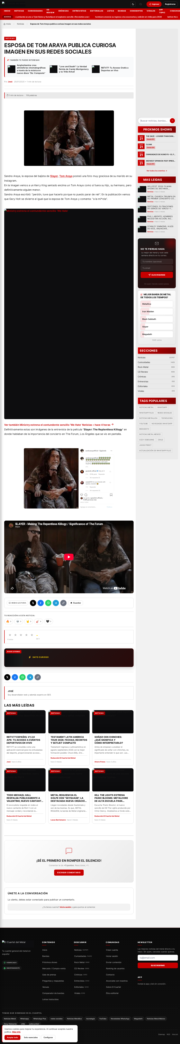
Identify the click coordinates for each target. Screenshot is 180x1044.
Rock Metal (81, 962)
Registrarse (170, 4)
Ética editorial (112, 993)
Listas (110, 11)
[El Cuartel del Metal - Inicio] (13, 4)
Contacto (110, 974)
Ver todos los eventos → (157, 171)
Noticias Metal (146, 407)
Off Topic (162, 11)
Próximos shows (49, 962)
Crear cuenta (112, 950)
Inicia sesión (65, 907)
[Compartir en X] (33, 603)
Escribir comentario (69, 872)
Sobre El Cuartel (113, 987)
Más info (16, 1032)
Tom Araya (65, 176)
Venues (45, 987)
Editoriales (96, 11)
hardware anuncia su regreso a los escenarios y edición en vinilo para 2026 (118, 17)
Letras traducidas (50, 999)
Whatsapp (162, 407)
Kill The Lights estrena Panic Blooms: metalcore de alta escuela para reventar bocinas (111, 798)
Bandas (122, 11)
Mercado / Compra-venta (54, 968)
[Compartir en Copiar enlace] (63, 603)
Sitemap (161, 1034)
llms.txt (175, 1034)
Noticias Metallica (148, 418)
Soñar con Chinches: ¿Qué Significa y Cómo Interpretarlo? (108, 740)
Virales (151, 11)
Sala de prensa (49, 974)
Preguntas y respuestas (53, 981)
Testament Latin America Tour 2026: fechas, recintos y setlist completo (69, 740)
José (10, 82)
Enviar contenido (113, 962)
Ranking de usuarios (115, 968)
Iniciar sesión (112, 956)
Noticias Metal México (150, 434)
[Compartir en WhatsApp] (48, 603)
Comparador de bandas (53, 993)
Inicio (7, 11)
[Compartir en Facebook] (41, 603)
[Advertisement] (157, 74)
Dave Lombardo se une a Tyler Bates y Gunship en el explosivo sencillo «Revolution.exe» (40, 17)
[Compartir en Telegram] (56, 603)
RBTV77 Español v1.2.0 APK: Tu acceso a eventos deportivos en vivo (23, 740)
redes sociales (165, 413)
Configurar (48, 1037)
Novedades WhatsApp (162, 424)
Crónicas (63, 11)
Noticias (19, 11)
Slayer (54, 176)
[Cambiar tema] (133, 4)
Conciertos (136, 11)
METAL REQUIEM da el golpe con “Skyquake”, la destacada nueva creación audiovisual (68, 798)
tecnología (167, 418)
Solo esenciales (31, 1037)
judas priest (145, 445)
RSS (168, 1034)
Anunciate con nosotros (117, 981)
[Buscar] (140, 4)
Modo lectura (19, 603)
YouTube (143, 424)
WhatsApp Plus (146, 413)
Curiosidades (35, 11)
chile (160, 440)
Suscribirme (158, 275)
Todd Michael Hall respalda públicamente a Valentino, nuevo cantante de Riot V (25, 798)
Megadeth (144, 429)
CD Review (50, 11)
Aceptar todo (12, 1037)
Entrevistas (79, 11)
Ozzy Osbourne (146, 440)
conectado (37, 899)
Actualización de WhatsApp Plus (155, 451)
